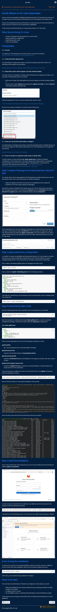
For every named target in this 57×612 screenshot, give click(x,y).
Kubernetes (8, 7)
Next (51, 602)
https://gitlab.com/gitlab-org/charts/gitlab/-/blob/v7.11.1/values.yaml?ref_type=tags (22, 165)
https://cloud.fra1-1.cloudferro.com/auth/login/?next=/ (18, 55)
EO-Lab (27, 2)
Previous (6, 602)
